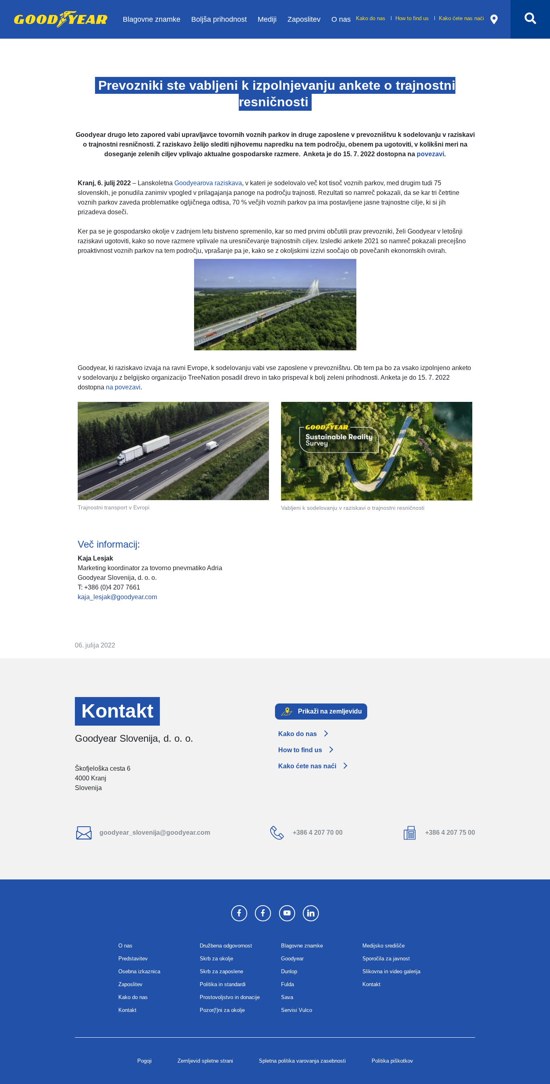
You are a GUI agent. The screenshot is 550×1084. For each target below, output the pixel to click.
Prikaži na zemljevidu (329, 710)
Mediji (267, 19)
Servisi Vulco (296, 1010)
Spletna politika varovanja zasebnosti (302, 1061)
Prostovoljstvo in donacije (230, 997)
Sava (287, 997)
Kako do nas (371, 18)
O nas (341, 19)
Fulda (287, 984)
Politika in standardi (223, 984)
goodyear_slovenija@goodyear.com (154, 832)
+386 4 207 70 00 (317, 832)
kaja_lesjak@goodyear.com (117, 597)
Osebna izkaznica (139, 971)
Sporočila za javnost (386, 959)
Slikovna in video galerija (391, 971)
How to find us (412, 18)
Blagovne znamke (151, 19)
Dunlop (289, 971)
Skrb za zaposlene (221, 971)
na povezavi (123, 387)
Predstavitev (133, 959)
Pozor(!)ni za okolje (222, 1010)
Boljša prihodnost (219, 19)
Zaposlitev (303, 19)
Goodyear (292, 959)
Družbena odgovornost (226, 946)
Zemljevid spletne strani (205, 1061)
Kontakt (127, 1010)
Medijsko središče (383, 946)
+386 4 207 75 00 (449, 832)
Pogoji (144, 1061)
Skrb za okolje (216, 959)
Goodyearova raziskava (208, 183)
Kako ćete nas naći (461, 18)
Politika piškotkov (392, 1061)
